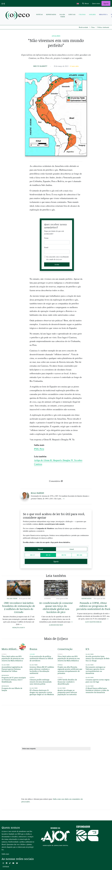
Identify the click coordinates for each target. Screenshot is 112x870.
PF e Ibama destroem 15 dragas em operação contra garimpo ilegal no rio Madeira (42, 692)
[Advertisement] (98, 419)
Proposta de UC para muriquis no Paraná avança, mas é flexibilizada (14, 679)
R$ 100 (79, 555)
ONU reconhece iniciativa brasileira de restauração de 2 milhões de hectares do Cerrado (18, 607)
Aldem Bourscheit (56, 625)
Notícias (39, 14)
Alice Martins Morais (93, 622)
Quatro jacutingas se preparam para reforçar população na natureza (67, 692)
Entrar (6, 867)
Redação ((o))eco (18, 627)
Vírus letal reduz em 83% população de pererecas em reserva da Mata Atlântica (13, 658)
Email (46, 247)
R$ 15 (32, 555)
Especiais (71, 14)
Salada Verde (62, 15)
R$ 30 (48, 555)
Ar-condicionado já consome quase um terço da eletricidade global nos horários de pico (56, 607)
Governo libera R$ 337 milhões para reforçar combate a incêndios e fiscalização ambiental (42, 670)
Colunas (82, 14)
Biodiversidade (83, 27)
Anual (71, 549)
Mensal (40, 549)
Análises (92, 14)
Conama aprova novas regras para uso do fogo (97, 680)
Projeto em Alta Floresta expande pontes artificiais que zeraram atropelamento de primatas (70, 670)
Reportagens (51, 14)
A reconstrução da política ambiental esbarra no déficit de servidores (41, 658)
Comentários (54, 481)
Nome (46, 238)
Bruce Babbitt (40, 66)
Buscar (86, 3)
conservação (65, 649)
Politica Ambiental (103, 27)
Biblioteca (103, 14)
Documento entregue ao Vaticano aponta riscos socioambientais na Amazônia (95, 670)
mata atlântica (10, 649)
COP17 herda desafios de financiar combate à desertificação (67, 681)
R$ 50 (64, 555)
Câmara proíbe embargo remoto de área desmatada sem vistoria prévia (41, 681)
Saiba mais (5, 854)
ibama (33, 649)
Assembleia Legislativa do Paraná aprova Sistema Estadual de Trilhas (12, 669)
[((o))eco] (18, 16)
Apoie (106, 3)
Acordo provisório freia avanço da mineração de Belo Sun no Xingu (97, 658)
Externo (47, 598)
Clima (93, 27)
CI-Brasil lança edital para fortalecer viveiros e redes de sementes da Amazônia (97, 690)
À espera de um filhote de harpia (12, 689)
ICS (87, 649)
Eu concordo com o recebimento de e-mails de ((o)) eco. (57, 258)
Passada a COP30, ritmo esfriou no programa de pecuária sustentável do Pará (93, 606)
